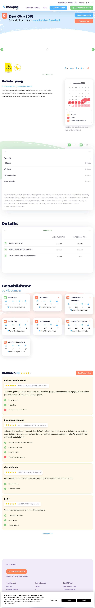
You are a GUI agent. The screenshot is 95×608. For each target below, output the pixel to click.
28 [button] (82, 102)
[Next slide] (93, 49)
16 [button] (88, 96)
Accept (84, 600)
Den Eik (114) (12, 321)
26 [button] (76, 102)
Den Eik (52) (12, 297)
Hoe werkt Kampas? (33, 8)
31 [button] (69, 105)
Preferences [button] (11, 603)
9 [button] (88, 93)
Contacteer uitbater (84, 15)
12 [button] (76, 96)
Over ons (9, 586)
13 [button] (79, 96)
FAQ (76, 2)
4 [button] (72, 93)
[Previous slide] (1, 49)
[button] (69, 83)
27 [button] (79, 102)
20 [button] (79, 99)
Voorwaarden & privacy (70, 586)
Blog (44, 8)
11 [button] (72, 96)
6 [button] (79, 93)
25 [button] (73, 102)
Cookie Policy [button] (10, 601)
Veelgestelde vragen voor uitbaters (17, 576)
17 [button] (69, 99)
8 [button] (85, 93)
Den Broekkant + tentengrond (77, 299)
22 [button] (85, 99)
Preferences (53, 600)
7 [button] (82, 93)
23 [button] (88, 99)
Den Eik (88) (44, 297)
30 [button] (88, 102)
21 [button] (82, 99)
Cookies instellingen (69, 589)
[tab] (42, 74)
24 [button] (70, 102)
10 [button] (69, 96)
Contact (81, 2)
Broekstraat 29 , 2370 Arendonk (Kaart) (18, 86)
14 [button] (82, 96)
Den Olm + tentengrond (16, 342)
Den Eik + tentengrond (79, 321)
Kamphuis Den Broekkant (46, 20)
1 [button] (85, 90)
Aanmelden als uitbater (65, 2)
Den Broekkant (45, 321)
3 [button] (69, 93)
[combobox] (74, 145)
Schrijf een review (84, 373)
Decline (69, 600)
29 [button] (85, 102)
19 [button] (76, 99)
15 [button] (85, 96)
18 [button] (73, 99)
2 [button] (88, 90)
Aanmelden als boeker (83, 8)
